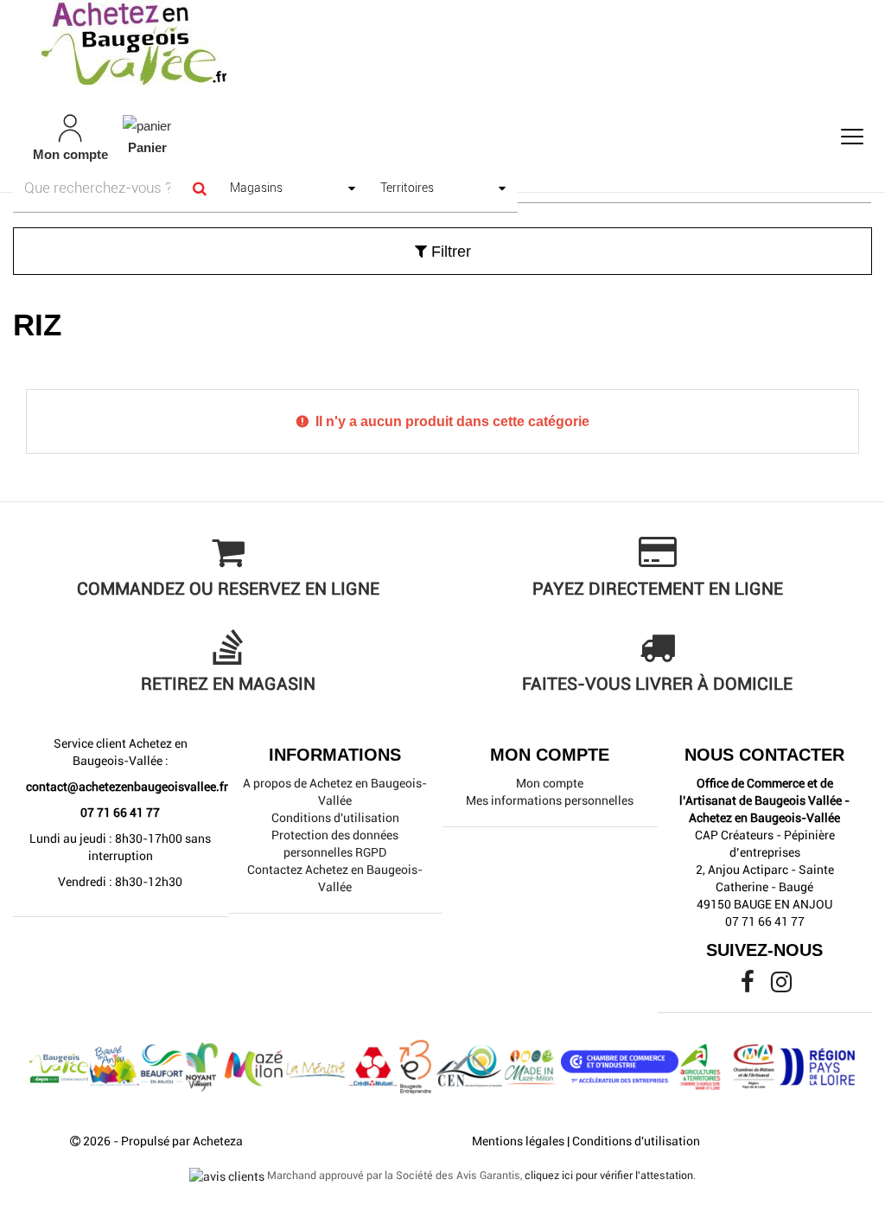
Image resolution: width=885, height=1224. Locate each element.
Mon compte (549, 783)
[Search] (199, 188)
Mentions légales (518, 1141)
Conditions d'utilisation (335, 818)
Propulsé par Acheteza (182, 1141)
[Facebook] (749, 986)
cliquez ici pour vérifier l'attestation (609, 1175)
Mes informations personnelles (550, 800)
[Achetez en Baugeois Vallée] (442, 43)
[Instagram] (781, 986)
